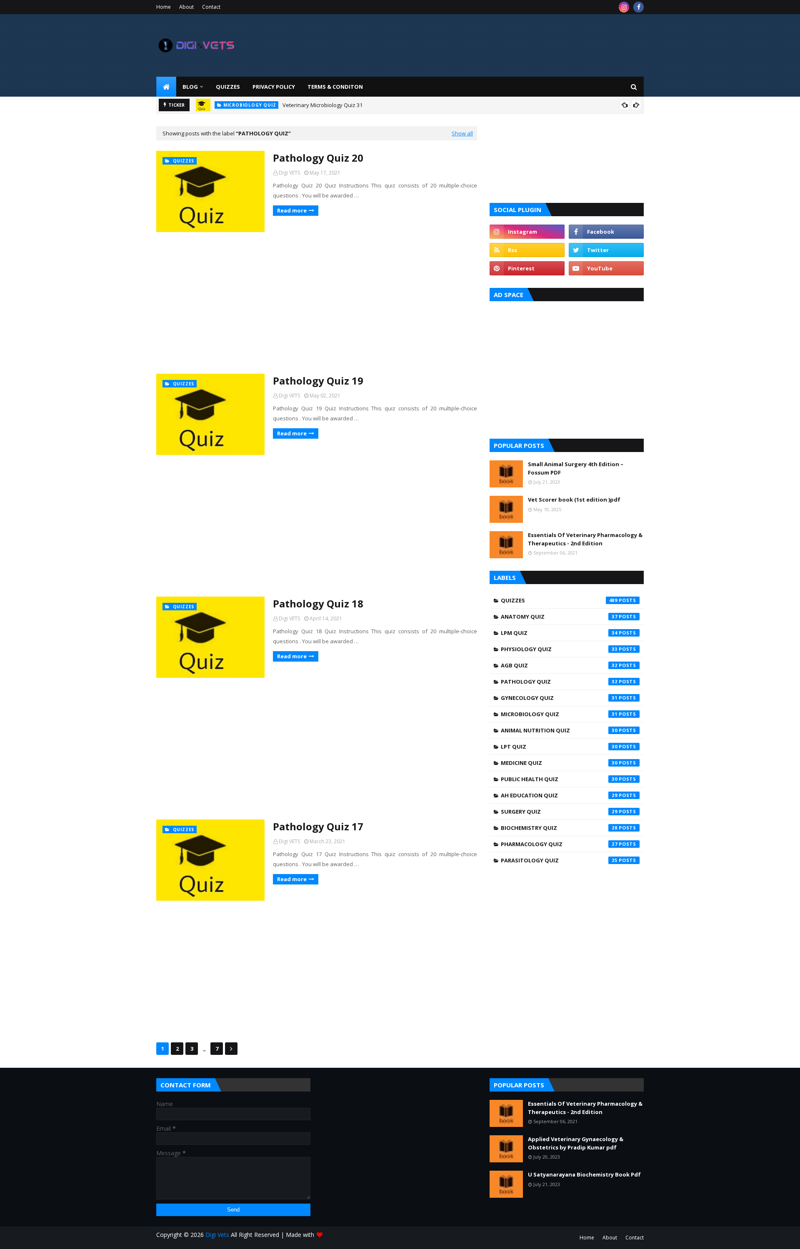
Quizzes (559, 600)
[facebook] (638, 7)
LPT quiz (559, 746)
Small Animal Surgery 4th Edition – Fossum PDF (575, 468)
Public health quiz (559, 779)
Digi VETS (289, 172)
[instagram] (624, 7)
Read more (292, 210)
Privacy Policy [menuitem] (273, 86)
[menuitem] (166, 87)
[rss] (527, 250)
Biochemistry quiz (559, 828)
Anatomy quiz (559, 616)
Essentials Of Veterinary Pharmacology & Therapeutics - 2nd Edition (585, 539)
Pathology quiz (559, 681)
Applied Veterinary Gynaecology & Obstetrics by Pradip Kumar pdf (575, 1143)
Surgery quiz (559, 811)
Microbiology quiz (559, 714)
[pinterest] (527, 268)
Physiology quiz (559, 649)
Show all (462, 133)
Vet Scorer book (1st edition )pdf (574, 499)
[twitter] (606, 250)
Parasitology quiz (559, 860)
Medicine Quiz (559, 763)
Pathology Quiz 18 (318, 603)
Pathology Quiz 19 (318, 380)
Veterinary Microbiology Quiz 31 (322, 105)
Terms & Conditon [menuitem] (335, 86)
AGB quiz (559, 665)
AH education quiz (559, 795)
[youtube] (606, 268)
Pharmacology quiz (559, 844)
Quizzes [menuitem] (228, 86)
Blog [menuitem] (190, 86)
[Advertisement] (316, 303)
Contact (211, 6)
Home (163, 6)
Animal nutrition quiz (559, 730)
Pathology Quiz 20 (318, 158)
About (186, 6)
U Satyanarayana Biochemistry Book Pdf (584, 1174)
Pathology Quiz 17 (318, 826)
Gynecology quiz (559, 698)
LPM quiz (559, 633)
